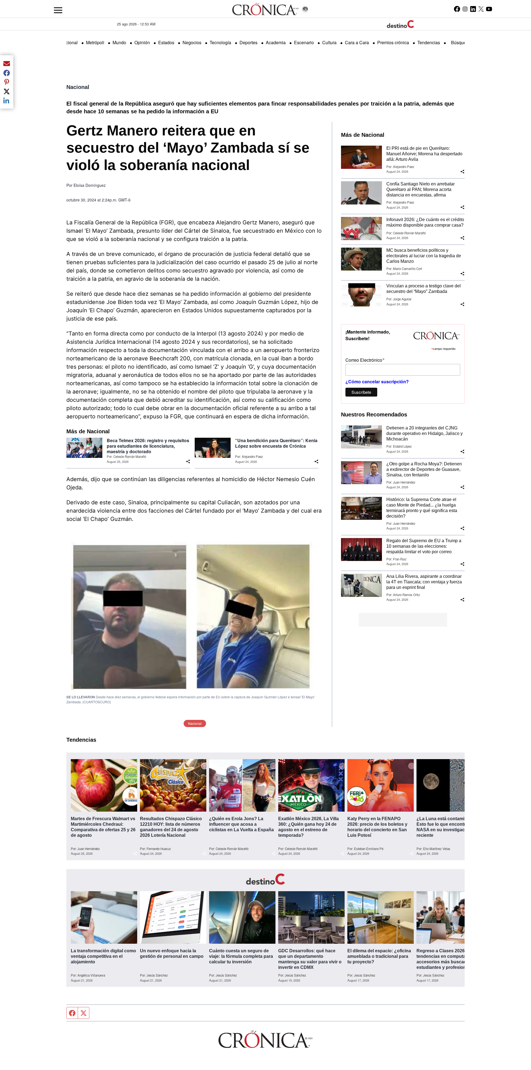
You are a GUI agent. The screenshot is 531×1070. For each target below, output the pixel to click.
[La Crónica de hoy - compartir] (188, 461)
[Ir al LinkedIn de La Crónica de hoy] (473, 8)
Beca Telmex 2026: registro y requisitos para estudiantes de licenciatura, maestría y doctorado (148, 446)
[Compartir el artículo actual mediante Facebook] (6, 72)
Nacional (69, 42)
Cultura (329, 42)
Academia (276, 42)
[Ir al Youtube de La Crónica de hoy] (489, 8)
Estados (166, 42)
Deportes (248, 42)
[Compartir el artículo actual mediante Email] (6, 63)
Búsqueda (461, 42)
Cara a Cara (357, 42)
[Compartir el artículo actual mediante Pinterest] (6, 82)
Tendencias (428, 42)
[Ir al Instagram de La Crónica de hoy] (465, 8)
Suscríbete (361, 392)
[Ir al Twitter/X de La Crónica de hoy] (481, 8)
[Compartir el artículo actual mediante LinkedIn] (6, 100)
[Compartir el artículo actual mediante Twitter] (6, 91)
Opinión (142, 42)
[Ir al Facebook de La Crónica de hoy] (457, 8)
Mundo (119, 42)
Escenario (304, 42)
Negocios (192, 42)
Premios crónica (393, 42)
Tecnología (220, 42)
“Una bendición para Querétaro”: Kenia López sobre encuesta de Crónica (276, 443)
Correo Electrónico (365, 359)
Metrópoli (95, 42)
